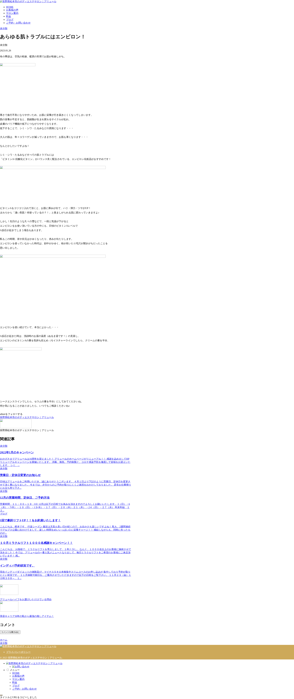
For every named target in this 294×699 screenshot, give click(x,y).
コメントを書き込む (10, 632)
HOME (16, 673)
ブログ (16, 685)
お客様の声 (18, 676)
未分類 (3, 28)
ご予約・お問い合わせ (24, 689)
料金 (14, 682)
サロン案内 (18, 679)
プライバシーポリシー (18, 652)
